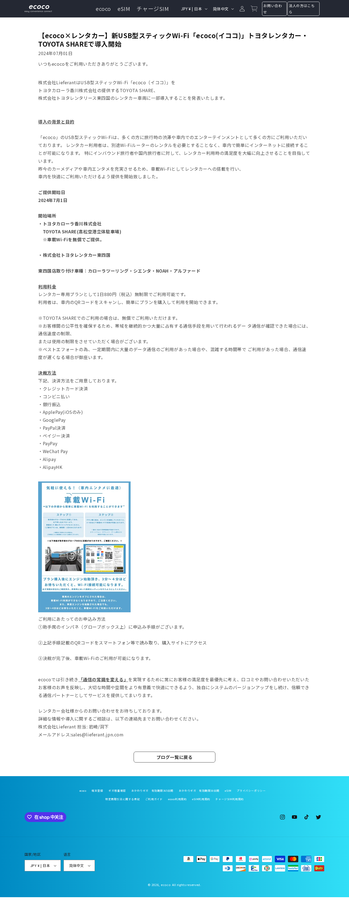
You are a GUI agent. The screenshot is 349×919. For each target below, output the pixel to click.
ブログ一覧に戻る (175, 757)
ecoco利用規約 (177, 799)
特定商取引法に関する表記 (122, 799)
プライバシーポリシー (251, 791)
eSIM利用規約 (201, 799)
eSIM (228, 791)
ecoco (82, 791)
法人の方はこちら (302, 8)
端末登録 (97, 791)
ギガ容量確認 (117, 791)
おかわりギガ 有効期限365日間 (152, 791)
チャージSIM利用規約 (229, 799)
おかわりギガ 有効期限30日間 (199, 791)
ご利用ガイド (154, 799)
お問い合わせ (272, 8)
